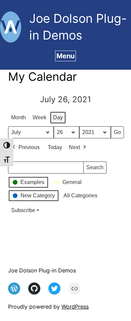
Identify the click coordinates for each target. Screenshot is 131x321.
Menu (65, 56)
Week (39, 117)
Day (58, 117)
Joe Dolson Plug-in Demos (42, 270)
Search (94, 169)
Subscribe (23, 210)
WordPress (75, 306)
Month (18, 117)
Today (55, 147)
